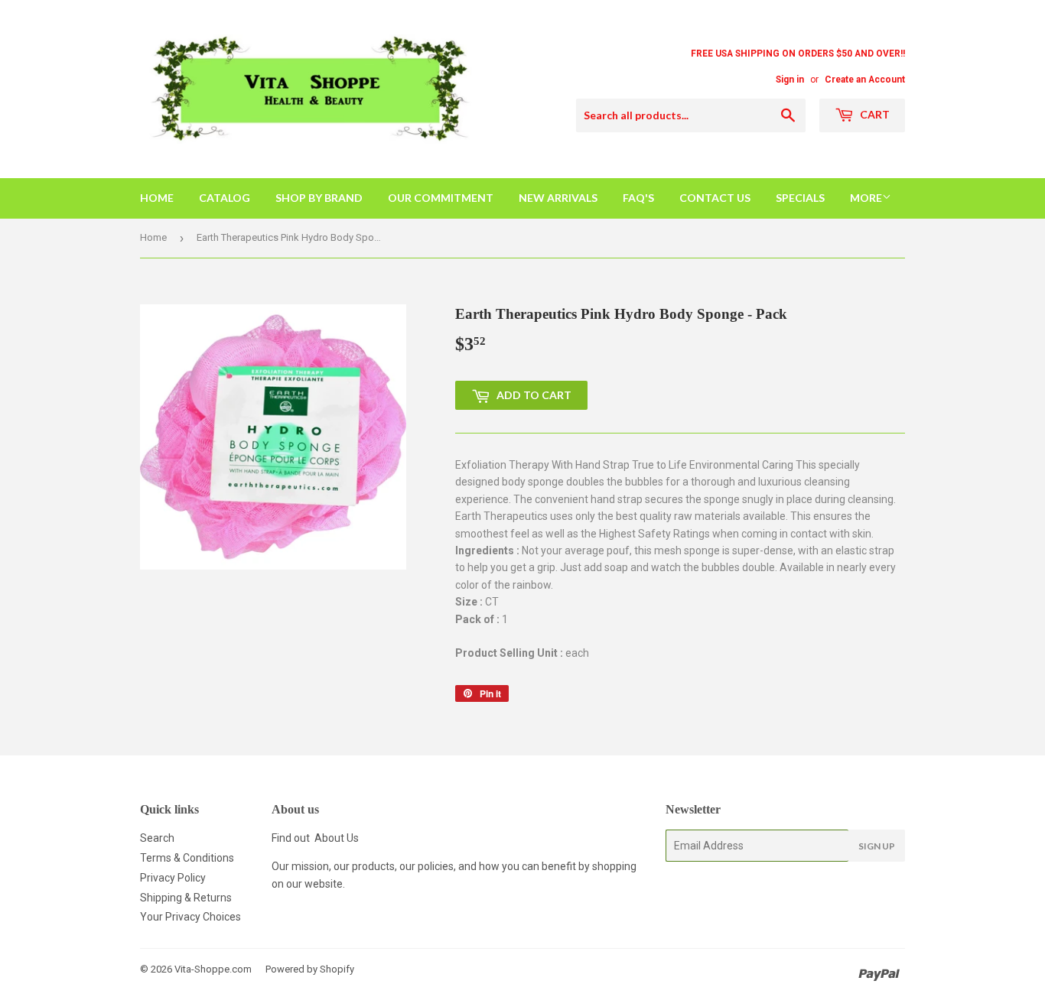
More (866, 197)
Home (157, 197)
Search (157, 838)
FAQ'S (638, 197)
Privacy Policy (173, 878)
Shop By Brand (319, 197)
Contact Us (714, 197)
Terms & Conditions (187, 858)
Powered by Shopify (309, 969)
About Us (336, 838)
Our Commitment (440, 197)
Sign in (790, 79)
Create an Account (865, 79)
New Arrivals (558, 197)
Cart (874, 114)
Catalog (224, 197)
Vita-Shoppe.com (213, 969)
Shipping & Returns (186, 897)
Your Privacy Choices (190, 917)
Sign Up (876, 846)
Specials (800, 197)
